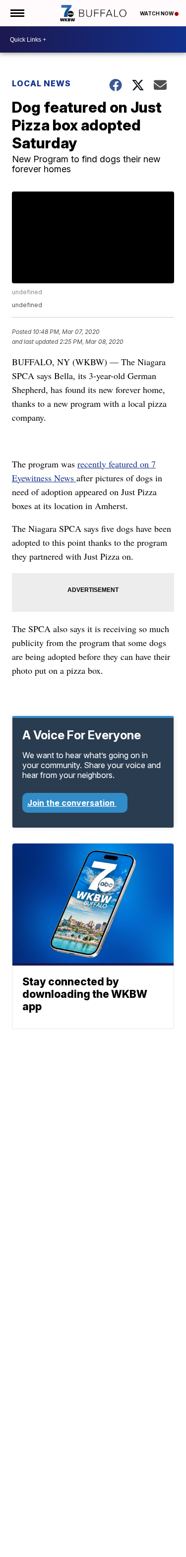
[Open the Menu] (16, 13)
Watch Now (157, 13)
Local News (41, 83)
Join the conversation (72, 803)
